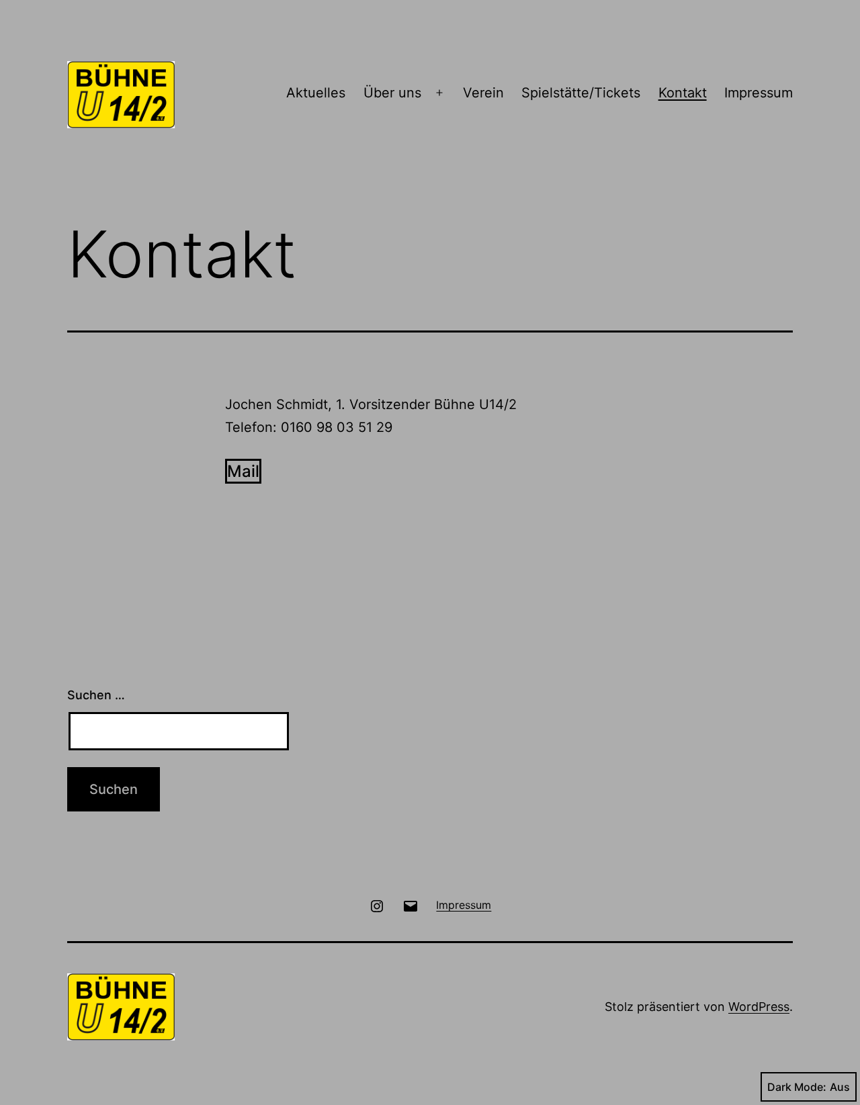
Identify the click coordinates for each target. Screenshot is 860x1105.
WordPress (758, 1007)
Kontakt (682, 93)
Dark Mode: (796, 1087)
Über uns (392, 93)
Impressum (758, 93)
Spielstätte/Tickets (580, 93)
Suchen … (96, 695)
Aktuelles (315, 93)
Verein (483, 93)
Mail (243, 471)
